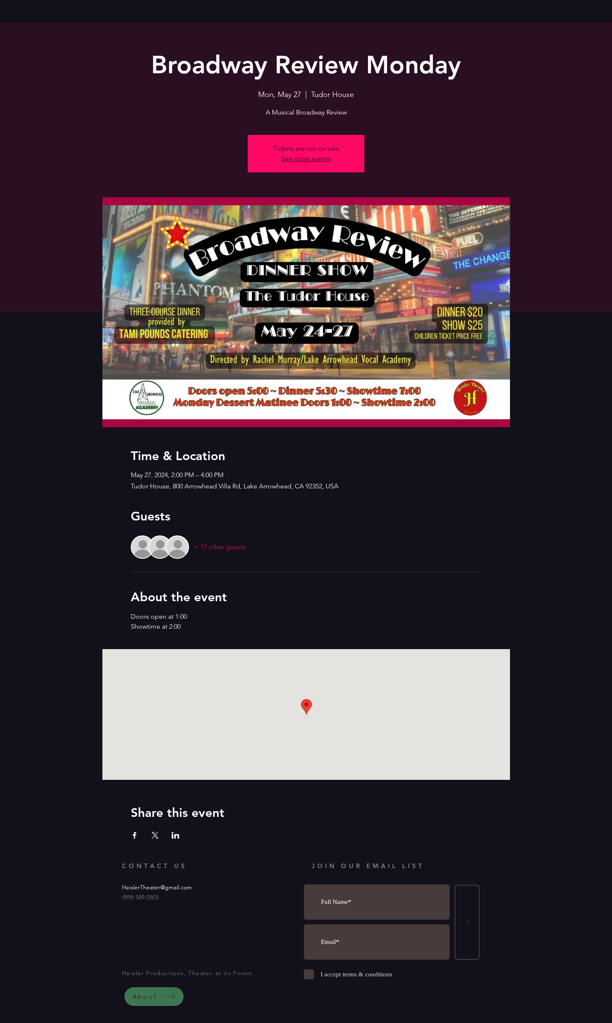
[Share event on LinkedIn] (175, 835)
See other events (306, 158)
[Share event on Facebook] (135, 835)
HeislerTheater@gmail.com (157, 887)
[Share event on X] (155, 835)
